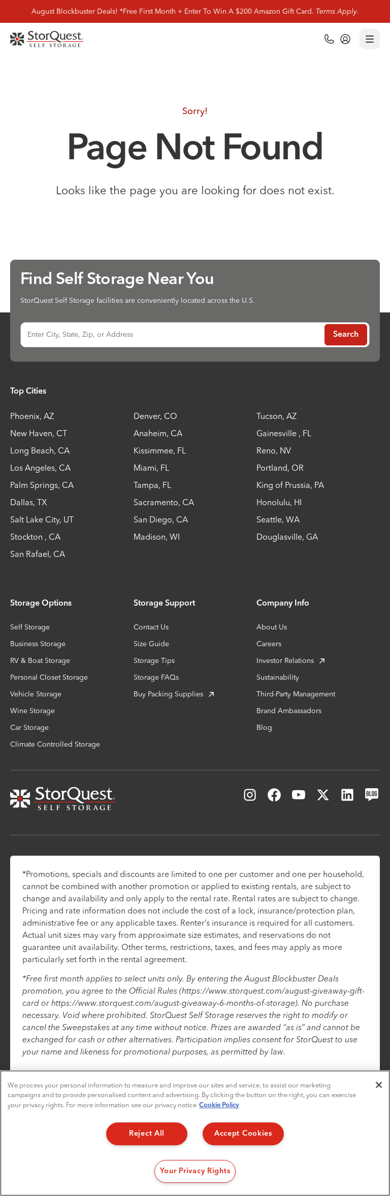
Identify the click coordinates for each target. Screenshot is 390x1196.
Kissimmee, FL (160, 450)
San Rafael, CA (37, 554)
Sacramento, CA (164, 502)
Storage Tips (154, 660)
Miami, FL (151, 468)
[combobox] (170, 335)
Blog (264, 727)
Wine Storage (32, 710)
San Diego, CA (161, 519)
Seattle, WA (278, 519)
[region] (195, 1133)
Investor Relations (285, 660)
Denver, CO (155, 416)
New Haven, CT (38, 433)
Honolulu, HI (279, 502)
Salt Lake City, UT (42, 519)
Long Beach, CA (40, 450)
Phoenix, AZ (32, 416)
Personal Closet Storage (49, 677)
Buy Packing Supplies (168, 693)
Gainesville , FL (283, 433)
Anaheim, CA (158, 433)
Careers (268, 643)
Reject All (147, 1133)
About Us (271, 626)
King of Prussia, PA (290, 485)
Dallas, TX (28, 502)
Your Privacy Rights (195, 1171)
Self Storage (30, 626)
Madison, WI (157, 537)
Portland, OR (280, 468)
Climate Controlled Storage (55, 744)
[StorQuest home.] (47, 39)
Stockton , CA (35, 537)
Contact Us (151, 626)
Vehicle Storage (35, 693)
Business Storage (38, 643)
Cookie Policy (219, 1105)
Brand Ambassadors (288, 710)
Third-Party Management (295, 693)
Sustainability (277, 677)
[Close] (379, 1085)
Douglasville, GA (287, 537)
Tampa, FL (152, 485)
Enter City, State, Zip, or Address (80, 334)
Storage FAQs (156, 677)
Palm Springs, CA (42, 485)
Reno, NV (273, 450)
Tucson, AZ (276, 416)
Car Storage (29, 727)
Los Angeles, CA (40, 468)
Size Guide (151, 643)
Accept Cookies (243, 1133)
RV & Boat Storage (40, 660)
